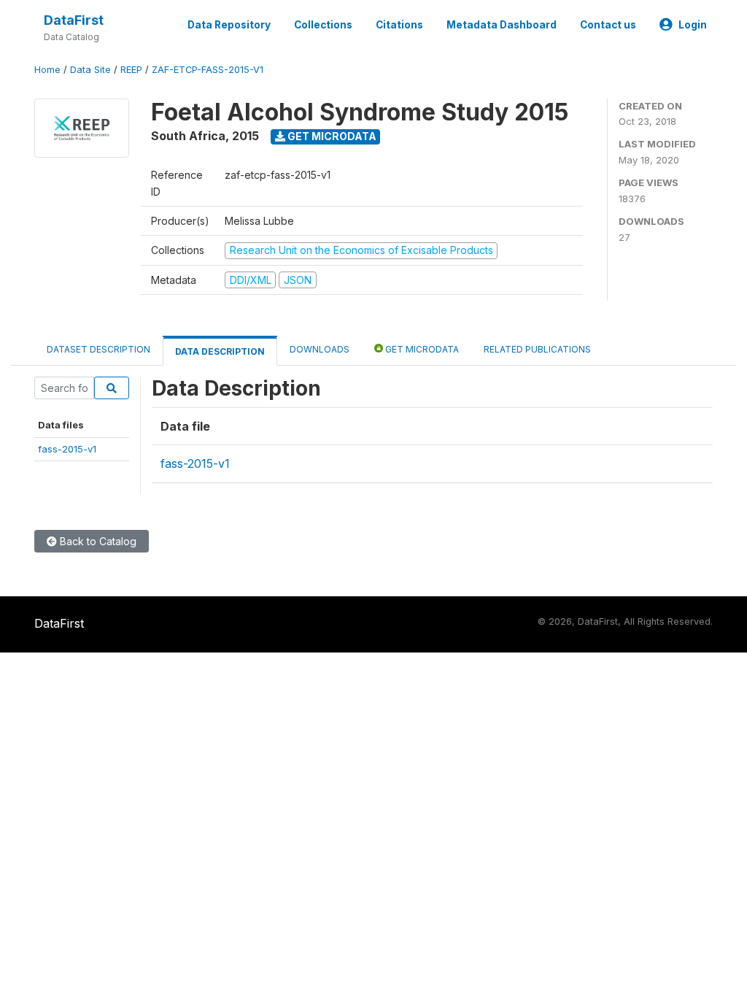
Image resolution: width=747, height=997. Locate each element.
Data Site (90, 69)
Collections (323, 25)
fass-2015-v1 (67, 449)
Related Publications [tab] (537, 349)
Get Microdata (330, 136)
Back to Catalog (96, 541)
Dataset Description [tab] (98, 349)
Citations (399, 25)
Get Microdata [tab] (421, 349)
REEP (131, 69)
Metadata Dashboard (501, 25)
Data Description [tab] (220, 351)
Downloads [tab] (319, 349)
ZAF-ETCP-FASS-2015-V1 (207, 69)
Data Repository (229, 25)
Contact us (608, 25)
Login (692, 25)
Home (47, 69)
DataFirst (74, 20)
